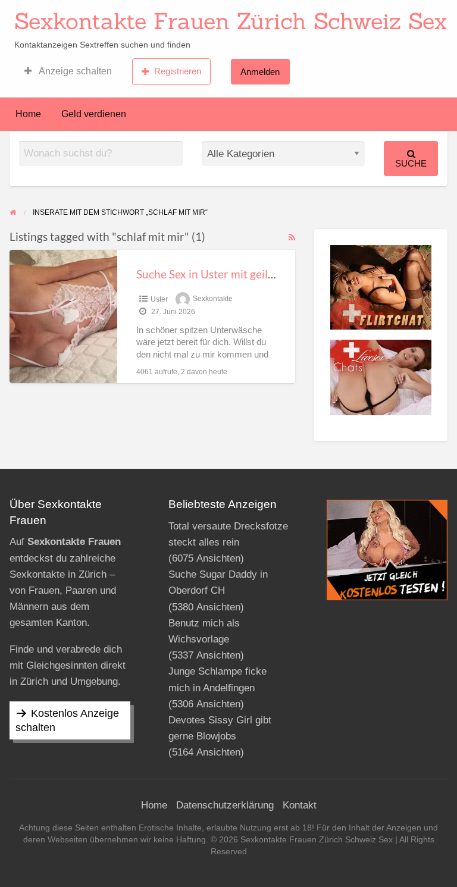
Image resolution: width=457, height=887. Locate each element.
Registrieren (177, 71)
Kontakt (300, 805)
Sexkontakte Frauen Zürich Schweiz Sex (230, 21)
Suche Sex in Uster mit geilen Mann (224, 274)
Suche (411, 163)
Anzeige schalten (74, 71)
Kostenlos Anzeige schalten (67, 720)
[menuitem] (68, 71)
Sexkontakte (213, 299)
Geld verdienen (93, 114)
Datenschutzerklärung (225, 805)
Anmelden (260, 72)
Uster (159, 299)
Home (28, 114)
